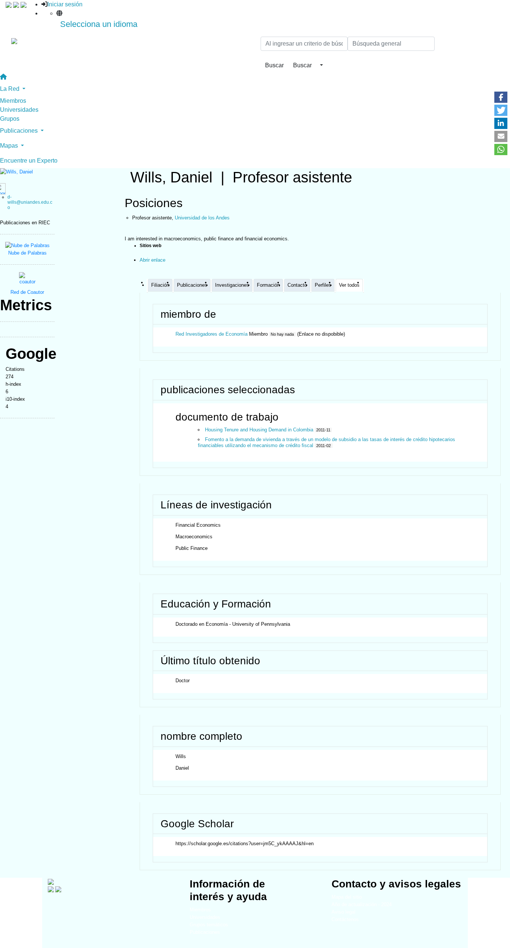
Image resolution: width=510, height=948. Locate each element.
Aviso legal (343, 912)
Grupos (9, 119)
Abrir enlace (152, 260)
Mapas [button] (9, 145)
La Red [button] (10, 89)
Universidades (19, 110)
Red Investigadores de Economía (211, 334)
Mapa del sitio (347, 897)
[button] (500, 97)
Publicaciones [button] (19, 130)
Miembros (13, 101)
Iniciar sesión (65, 4)
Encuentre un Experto (28, 160)
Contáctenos (345, 919)
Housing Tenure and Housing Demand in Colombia (259, 430)
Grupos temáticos (209, 924)
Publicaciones (205, 932)
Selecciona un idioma (98, 24)
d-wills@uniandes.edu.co (29, 202)
